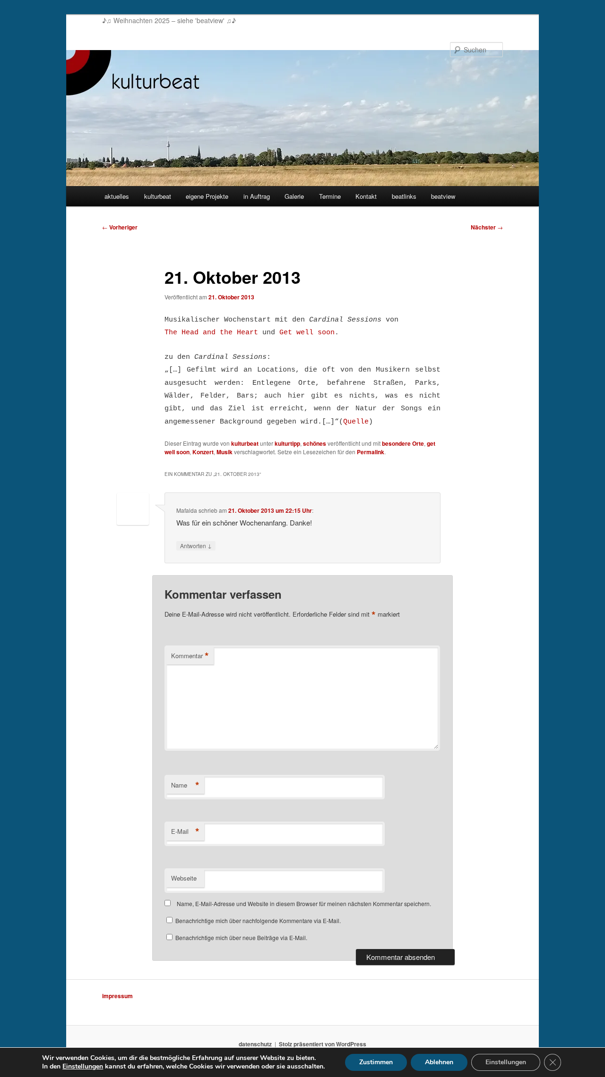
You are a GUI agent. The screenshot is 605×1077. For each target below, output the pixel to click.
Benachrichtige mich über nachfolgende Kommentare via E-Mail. (258, 920)
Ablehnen (439, 1062)
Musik (224, 452)
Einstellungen (82, 1066)
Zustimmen (376, 1062)
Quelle (356, 422)
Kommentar (190, 655)
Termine (330, 196)
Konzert (203, 452)
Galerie (294, 196)
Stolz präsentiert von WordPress (322, 1044)
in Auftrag (256, 196)
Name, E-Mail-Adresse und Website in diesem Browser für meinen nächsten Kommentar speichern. (304, 903)
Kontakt (366, 196)
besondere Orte (403, 443)
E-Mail (185, 831)
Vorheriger (120, 227)
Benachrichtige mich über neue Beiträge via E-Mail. (241, 937)
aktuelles (116, 196)
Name (185, 785)
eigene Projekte (207, 196)
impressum (117, 996)
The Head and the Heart (211, 333)
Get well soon (307, 333)
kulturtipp (287, 443)
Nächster (487, 227)
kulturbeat (157, 196)
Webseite (184, 877)
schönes (314, 443)
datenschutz (255, 1044)
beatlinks (404, 196)
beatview (443, 196)
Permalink (370, 452)
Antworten (196, 545)
